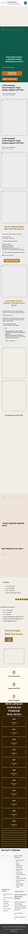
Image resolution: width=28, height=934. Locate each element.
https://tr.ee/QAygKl (8, 148)
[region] (14, 14)
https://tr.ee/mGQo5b (9, 95)
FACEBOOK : (6, 929)
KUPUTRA (12, 2)
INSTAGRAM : (21, 929)
